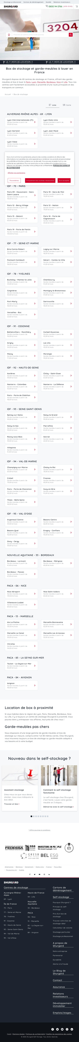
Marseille (41, 82)
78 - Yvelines (9, 916)
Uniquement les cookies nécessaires (40, 180)
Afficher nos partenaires (16, 173)
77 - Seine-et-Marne (12, 912)
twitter (34, 874)
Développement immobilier (62, 1004)
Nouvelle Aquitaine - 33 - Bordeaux (30, 555)
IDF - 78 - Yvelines (18, 273)
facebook (30, 874)
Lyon (34, 82)
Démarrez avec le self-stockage (57, 807)
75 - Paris (8, 908)
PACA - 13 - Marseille (20, 616)
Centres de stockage (16, 887)
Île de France (10, 904)
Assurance (59, 986)
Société (48, 2)
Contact (57, 980)
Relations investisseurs (62, 2)
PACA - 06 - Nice (16, 585)
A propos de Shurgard (60, 944)
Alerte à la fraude (60, 964)
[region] (39, 168)
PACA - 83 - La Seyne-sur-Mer (25, 657)
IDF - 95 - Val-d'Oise (19, 513)
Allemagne (9, 867)
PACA (30, 913)
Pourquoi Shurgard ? (62, 902)
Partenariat (58, 955)
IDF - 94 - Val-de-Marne (22, 461)
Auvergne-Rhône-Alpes (12, 894)
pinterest (44, 874)
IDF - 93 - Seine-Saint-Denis (24, 409)
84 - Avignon (33, 932)
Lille (65, 82)
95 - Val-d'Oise (10, 938)
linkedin (49, 874)
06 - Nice (31, 917)
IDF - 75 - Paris (16, 186)
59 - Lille (31, 897)
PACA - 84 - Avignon (19, 677)
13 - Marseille (33, 921)
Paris (28, 82)
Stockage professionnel (12, 2)
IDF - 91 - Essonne (18, 326)
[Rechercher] (71, 35)
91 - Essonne (9, 921)
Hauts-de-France (36, 893)
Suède (21, 870)
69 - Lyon (8, 899)
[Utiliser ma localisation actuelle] (9, 35)
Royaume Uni (11, 870)
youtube (39, 874)
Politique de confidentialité (35, 1034)
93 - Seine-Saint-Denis (13, 929)
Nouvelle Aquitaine (32, 902)
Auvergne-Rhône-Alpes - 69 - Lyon (29, 114)
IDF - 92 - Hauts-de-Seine (23, 367)
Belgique (19, 867)
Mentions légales (19, 1034)
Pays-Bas (58, 867)
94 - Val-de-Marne (11, 934)
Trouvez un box (11, 804)
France (49, 867)
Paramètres (14, 180)
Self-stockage (61, 897)
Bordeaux (51, 82)
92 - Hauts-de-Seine (12, 925)
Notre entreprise (60, 951)
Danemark (29, 867)
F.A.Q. (9, 1034)
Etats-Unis (40, 867)
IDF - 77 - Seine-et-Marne (23, 243)
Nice (59, 82)
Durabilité (57, 960)
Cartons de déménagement (33, 2)
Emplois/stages (62, 1012)
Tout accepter (64, 180)
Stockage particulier (61, 932)
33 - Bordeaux (34, 908)
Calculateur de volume (62, 928)
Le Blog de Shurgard (59, 972)
